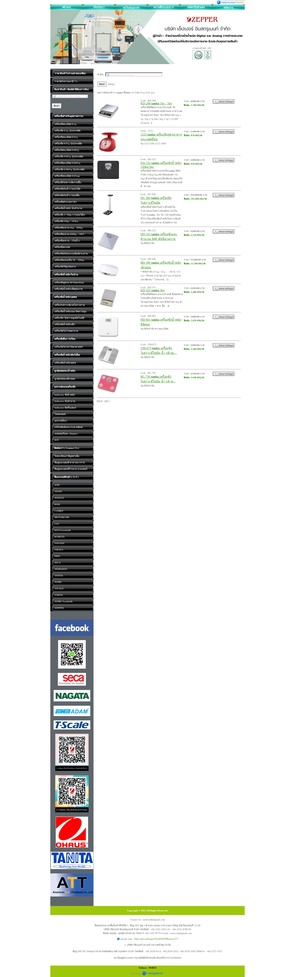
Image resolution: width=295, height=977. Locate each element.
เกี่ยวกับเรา (99, 7)
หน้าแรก (66, 7)
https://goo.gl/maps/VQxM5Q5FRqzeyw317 (156, 939)
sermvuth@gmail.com (154, 919)
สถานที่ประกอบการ (164, 7)
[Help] (66, 105)
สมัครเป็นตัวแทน (196, 7)
